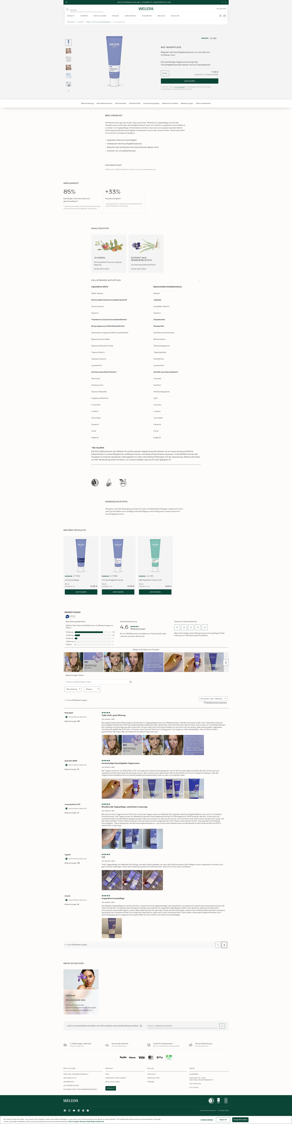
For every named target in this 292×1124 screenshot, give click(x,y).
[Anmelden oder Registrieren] (220, 15)
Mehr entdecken (203, 103)
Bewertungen (187, 103)
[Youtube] (74, 1110)
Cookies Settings (207, 1120)
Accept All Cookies (240, 1120)
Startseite (71, 22)
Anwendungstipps (151, 103)
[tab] (68, 42)
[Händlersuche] (222, 1026)
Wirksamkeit (120, 103)
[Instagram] (69, 1110)
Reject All (223, 1120)
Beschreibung (87, 103)
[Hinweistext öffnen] (141, 1026)
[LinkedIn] (78, 1110)
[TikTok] (87, 1110)
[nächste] (226, 2)
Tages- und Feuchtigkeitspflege (98, 22)
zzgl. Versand (179, 87)
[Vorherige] (222, 2)
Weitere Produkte (170, 103)
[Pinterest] (83, 1110)
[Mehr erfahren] (95, 482)
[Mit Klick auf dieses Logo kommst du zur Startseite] (146, 8)
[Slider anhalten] (66, 2)
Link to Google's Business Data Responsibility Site (86, 1121)
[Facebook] (64, 1110)
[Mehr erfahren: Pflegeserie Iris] (81, 991)
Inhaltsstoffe (134, 103)
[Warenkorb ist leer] (224, 15)
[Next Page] (68, 91)
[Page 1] (68, 42)
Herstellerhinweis (104, 103)
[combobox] (165, 73)
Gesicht (80, 22)
